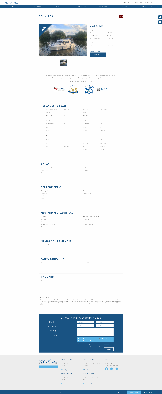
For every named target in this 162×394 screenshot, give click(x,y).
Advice (147, 2)
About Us (130, 2)
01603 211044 (88, 382)
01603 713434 (66, 368)
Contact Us (154, 2)
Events (141, 2)
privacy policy (106, 344)
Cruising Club (103, 6)
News (136, 2)
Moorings (125, 6)
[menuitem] (15, 6)
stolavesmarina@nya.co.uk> (90, 384)
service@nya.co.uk (66, 384)
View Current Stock (48, 366)
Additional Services (147, 6)
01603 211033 (88, 368)
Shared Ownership (81, 6)
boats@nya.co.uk (52, 332)
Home (124, 2)
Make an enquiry (135, 392)
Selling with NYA (37, 6)
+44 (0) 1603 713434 (53, 326)
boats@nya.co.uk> (88, 370)
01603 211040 (66, 382)
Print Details (149, 392)
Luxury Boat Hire (59, 6)
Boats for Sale (15, 6)
